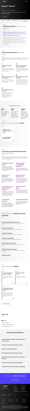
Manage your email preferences (24, 401)
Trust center (3, 399)
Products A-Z (15, 388)
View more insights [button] (6, 303)
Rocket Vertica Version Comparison (7, 326)
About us (15, 385)
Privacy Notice (10, 399)
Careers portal (23, 388)
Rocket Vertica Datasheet (5, 322)
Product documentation (17, 391)
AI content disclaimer (24, 391)
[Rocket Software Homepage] (4, 1)
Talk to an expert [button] (15, 379)
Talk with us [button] (5, 16)
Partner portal (23, 385)
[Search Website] (23, 1)
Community (23, 387)
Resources (15, 387)
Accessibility (17, 399)
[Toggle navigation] (26, 1)
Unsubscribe (3, 403)
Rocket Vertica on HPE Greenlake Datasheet (8, 324)
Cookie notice (24, 399)
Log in (9, 394)
